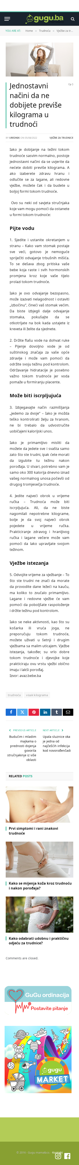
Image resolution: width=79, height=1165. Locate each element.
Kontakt (57, 1152)
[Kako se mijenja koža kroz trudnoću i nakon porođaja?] (39, 860)
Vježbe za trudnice (61, 137)
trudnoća (14, 695)
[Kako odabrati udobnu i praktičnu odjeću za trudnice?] (39, 915)
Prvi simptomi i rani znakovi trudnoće (33, 831)
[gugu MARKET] (38, 1092)
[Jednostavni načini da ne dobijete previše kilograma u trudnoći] (39, 59)
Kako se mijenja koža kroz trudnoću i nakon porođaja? (40, 886)
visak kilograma (37, 695)
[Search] (72, 19)
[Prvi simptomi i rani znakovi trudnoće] (39, 805)
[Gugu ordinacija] (38, 1013)
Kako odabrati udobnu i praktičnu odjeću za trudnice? (39, 941)
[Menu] (7, 19)
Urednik (14, 137)
